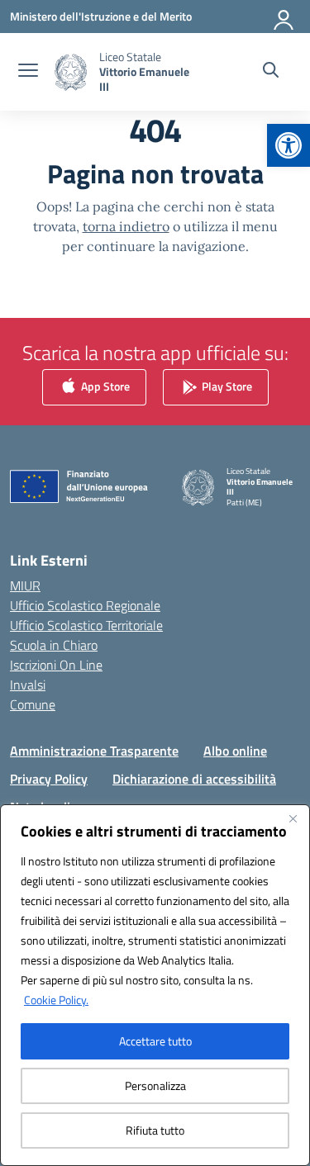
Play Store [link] (225, 385)
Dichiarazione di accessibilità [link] (194, 779)
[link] (288, 145)
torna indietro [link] (126, 226)
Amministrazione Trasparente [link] (94, 751)
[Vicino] (293, 818)
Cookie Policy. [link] (56, 999)
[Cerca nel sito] (271, 72)
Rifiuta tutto (155, 1130)
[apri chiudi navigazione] (28, 72)
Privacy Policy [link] (49, 779)
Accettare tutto (155, 1041)
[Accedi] (284, 16)
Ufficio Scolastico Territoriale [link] (86, 625)
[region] (155, 985)
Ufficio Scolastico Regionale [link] (85, 605)
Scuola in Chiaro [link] (54, 645)
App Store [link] (104, 385)
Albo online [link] (235, 751)
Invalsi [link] (27, 684)
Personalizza (155, 1085)
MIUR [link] (25, 585)
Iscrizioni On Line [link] (56, 665)
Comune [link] (32, 704)
